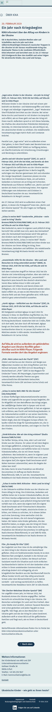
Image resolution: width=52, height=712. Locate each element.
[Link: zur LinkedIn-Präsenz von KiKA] (15, 709)
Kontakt (32, 700)
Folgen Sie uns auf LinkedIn (29, 708)
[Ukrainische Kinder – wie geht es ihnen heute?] (26, 690)
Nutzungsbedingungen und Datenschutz (20, 702)
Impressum (20, 700)
